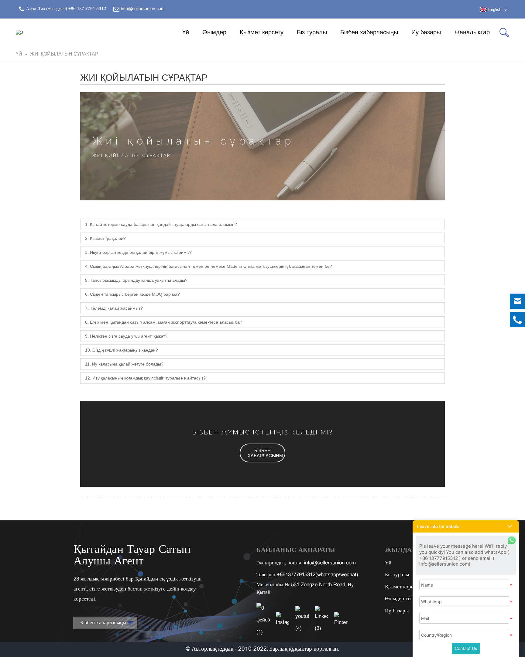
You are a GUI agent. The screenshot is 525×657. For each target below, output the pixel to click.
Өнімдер (214, 32)
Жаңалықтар (472, 32)
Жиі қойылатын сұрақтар (64, 53)
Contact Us (466, 648)
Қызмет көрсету (261, 32)
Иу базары (426, 32)
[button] (262, 453)
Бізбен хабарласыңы (369, 32)
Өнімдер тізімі (401, 599)
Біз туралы (312, 32)
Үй (185, 32)
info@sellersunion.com (330, 563)
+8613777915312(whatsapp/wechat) (317, 575)
